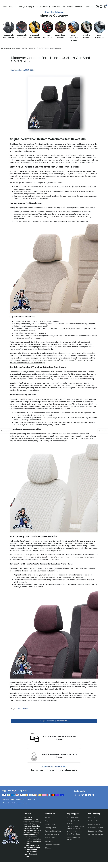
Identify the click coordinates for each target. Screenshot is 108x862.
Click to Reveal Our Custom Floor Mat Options (59, 737)
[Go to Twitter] (82, 795)
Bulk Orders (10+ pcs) (95, 828)
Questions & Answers (13, 48)
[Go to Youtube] (86, 795)
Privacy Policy (50, 824)
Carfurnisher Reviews (52, 845)
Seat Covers (23, 708)
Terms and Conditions (53, 831)
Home (4, 6)
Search (47, 818)
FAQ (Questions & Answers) (73, 822)
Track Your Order (58, 6)
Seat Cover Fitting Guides (73, 838)
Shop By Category (25, 6)
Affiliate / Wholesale (75, 6)
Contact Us (89, 6)
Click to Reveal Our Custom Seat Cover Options (59, 755)
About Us (12, 6)
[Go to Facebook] (76, 795)
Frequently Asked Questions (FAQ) (54, 721)
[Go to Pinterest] (93, 795)
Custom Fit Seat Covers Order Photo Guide (75, 827)
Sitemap (48, 848)
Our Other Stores (94, 824)
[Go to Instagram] (79, 795)
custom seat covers (55, 328)
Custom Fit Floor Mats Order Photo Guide (74, 833)
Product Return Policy (52, 834)
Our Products (93, 821)
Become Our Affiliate (95, 831)
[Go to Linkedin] (89, 795)
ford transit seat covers (34, 171)
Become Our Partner (95, 834)
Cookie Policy (50, 838)
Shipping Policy (50, 828)
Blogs (47, 821)
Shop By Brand (42, 6)
